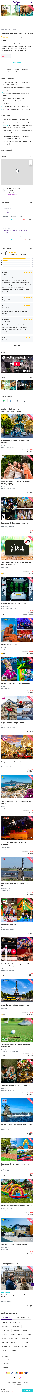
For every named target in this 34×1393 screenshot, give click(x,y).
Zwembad (16, 1330)
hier (28, 141)
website (5, 125)
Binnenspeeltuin (16, 1326)
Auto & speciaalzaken (22, 1317)
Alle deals (5, 1356)
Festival (13, 1342)
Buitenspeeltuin (6, 1330)
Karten (4, 1338)
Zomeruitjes (14, 1350)
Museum (14, 29)
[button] (30, 14)
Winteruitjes (25, 1346)
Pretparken (13, 1322)
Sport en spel (5, 1326)
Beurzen (20, 1334)
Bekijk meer (17, 345)
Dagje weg (7, 29)
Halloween (16, 1346)
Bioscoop (4, 1334)
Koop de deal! (27, 1390)
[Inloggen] (31, 2)
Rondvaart (24, 1330)
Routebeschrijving (12, 194)
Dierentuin (5, 1322)
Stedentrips (5, 1342)
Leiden (4, 40)
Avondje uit (28, 1334)
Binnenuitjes (24, 1338)
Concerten (27, 1342)
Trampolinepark (6, 1346)
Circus (19, 1342)
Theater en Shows (13, 1338)
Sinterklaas (5, 1350)
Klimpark (12, 1334)
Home (2, 29)
